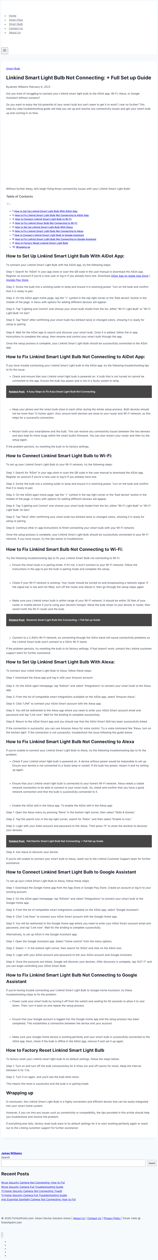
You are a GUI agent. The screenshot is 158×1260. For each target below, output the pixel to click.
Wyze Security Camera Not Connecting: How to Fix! (33, 1182)
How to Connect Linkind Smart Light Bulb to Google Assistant (49, 235)
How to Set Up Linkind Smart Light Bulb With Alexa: (44, 227)
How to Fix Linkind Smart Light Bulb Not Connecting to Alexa (49, 231)
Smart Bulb (16, 24)
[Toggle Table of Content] (8, 204)
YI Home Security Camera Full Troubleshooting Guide (34, 1195)
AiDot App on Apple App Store (129, 275)
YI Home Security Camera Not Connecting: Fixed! (31, 1191)
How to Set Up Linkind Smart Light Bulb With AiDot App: (46, 211)
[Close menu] (2, 1234)
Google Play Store (17, 280)
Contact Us (16, 28)
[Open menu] (4, 50)
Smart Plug (16, 19)
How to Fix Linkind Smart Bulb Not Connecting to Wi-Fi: (46, 223)
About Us (15, 32)
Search (5, 1157)
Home (12, 15)
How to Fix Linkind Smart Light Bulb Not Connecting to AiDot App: (52, 215)
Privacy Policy (112, 1218)
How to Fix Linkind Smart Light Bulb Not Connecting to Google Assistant (55, 239)
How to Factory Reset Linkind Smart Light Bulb (41, 243)
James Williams (11, 1153)
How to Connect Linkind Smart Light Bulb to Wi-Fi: (43, 219)
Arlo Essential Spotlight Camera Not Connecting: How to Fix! (38, 1199)
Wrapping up (23, 247)
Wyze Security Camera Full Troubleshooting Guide (32, 1186)
